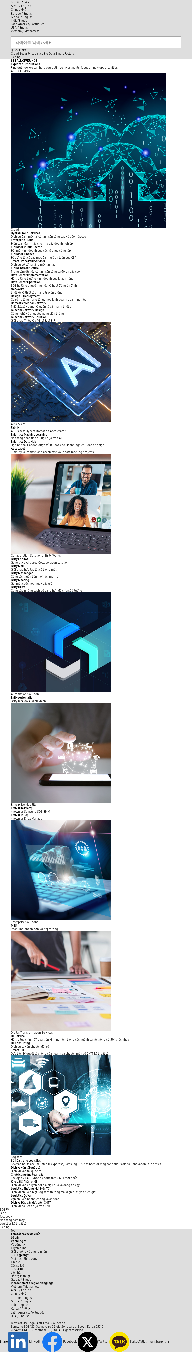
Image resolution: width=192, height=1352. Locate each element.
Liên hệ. (16, 1272)
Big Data (49, 54)
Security (25, 54)
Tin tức (15, 1262)
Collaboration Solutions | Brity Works (36, 556)
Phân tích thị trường (24, 1258)
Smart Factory (65, 54)
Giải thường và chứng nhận (29, 1252)
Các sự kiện (18, 1266)
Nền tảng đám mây (12, 1220)
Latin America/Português (27, 24)
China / (19, 10)
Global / (22, 1280)
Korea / (20, 2)
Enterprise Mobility (23, 804)
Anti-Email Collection (50, 1323)
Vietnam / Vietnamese (25, 31)
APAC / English (21, 6)
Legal (32, 1323)
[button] (19, 1241)
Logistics (37, 54)
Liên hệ (5, 1227)
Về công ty (18, 1244)
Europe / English (22, 14)
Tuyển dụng (19, 1248)
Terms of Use (19, 1323)
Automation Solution (25, 694)
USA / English (20, 28)
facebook (6, 1216)
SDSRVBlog (4, 1211)
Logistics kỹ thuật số (13, 1224)
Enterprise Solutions (24, 922)
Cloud (15, 54)
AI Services (18, 424)
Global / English (22, 17)
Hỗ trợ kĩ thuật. (21, 1276)
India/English (20, 20)
